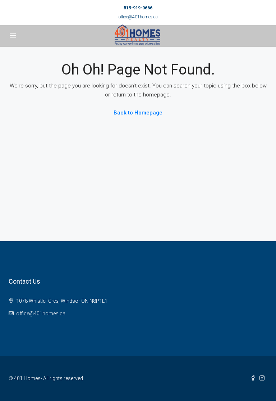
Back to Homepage (138, 112)
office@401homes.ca (138, 16)
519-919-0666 (138, 7)
